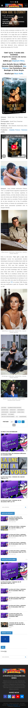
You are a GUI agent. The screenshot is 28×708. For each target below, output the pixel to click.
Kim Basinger (13, 412)
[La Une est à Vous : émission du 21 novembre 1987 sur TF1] (4, 591)
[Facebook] (5, 696)
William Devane (23, 416)
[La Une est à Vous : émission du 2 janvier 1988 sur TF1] (4, 528)
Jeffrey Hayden (5, 412)
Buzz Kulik (18, 74)
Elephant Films (18, 61)
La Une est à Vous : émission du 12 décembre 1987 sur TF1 (17, 551)
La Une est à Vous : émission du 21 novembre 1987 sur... (17, 590)
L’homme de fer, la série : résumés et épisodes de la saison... (17, 624)
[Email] (22, 696)
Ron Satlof (4, 414)
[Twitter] (9, 696)
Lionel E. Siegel (21, 412)
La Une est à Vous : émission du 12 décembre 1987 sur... (17, 606)
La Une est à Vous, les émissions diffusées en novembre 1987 (16, 518)
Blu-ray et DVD (5, 19)
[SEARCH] (25, 507)
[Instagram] (13, 696)
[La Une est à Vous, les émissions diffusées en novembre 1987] (4, 518)
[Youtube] (18, 696)
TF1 (17, 416)
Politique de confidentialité (12, 705)
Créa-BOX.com (17, 706)
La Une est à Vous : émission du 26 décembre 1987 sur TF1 (11, 501)
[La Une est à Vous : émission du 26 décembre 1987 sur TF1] (4, 536)
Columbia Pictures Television (17, 130)
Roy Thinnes (11, 414)
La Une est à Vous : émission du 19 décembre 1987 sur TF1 (17, 543)
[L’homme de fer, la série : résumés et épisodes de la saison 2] (4, 624)
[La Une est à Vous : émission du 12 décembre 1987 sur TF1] (4, 552)
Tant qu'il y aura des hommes (8, 416)
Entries (4, 651)
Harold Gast (13, 409)
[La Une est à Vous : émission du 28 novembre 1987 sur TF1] (4, 599)
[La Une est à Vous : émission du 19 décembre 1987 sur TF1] (4, 544)
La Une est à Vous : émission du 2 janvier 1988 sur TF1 (17, 527)
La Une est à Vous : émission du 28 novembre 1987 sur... (17, 598)
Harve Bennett (21, 409)
